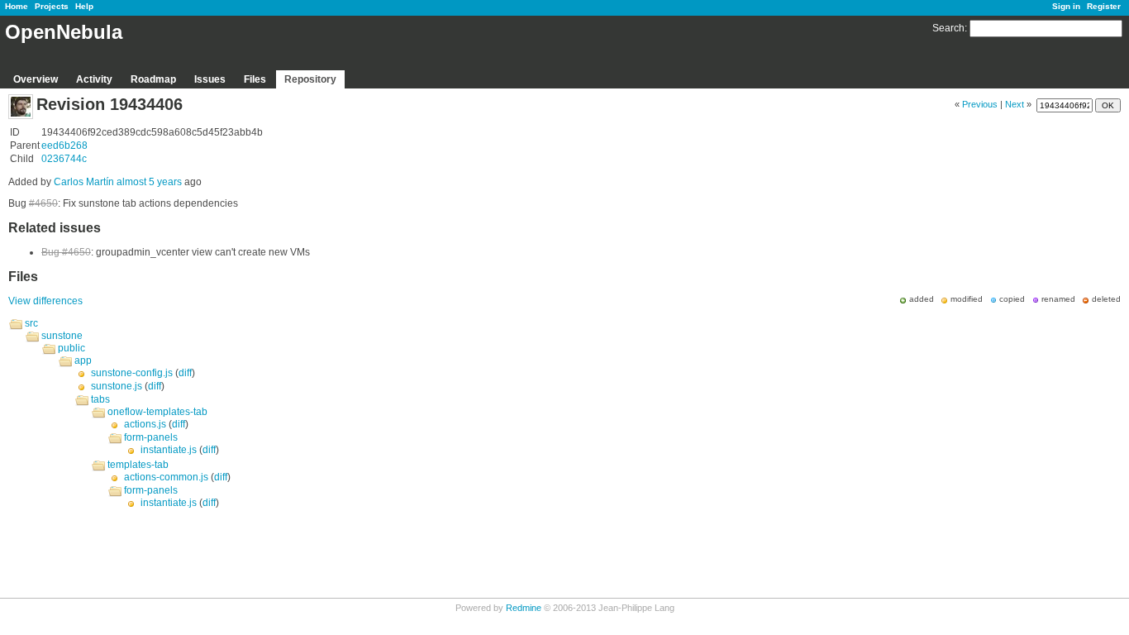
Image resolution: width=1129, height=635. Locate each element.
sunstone (62, 335)
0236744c (64, 159)
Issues (210, 79)
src (31, 323)
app (83, 360)
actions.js (145, 424)
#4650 (43, 203)
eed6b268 (64, 145)
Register (1104, 6)
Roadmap (153, 79)
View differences (45, 301)
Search (948, 28)
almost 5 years (149, 182)
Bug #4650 (66, 252)
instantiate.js (169, 450)
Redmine (523, 608)
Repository (310, 79)
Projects (52, 6)
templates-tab (138, 464)
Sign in (1066, 6)
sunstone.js (116, 386)
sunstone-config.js (132, 373)
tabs (100, 399)
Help (84, 6)
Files (255, 79)
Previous (980, 104)
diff (185, 373)
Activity (94, 79)
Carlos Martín (84, 182)
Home (16, 6)
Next (1014, 104)
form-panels (151, 437)
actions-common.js (166, 477)
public (71, 348)
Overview (35, 79)
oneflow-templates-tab (157, 412)
